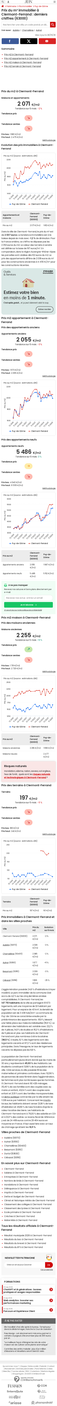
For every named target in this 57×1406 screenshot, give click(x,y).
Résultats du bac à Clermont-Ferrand (23, 1239)
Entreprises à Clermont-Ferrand (21, 1177)
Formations (12, 1281)
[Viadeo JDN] (42, 1397)
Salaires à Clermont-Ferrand (19, 1173)
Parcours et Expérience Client (19, 1310)
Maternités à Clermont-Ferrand (20, 1220)
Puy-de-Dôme (41, 6)
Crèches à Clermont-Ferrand (19, 1216)
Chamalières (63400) (15, 1146)
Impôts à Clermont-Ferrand (18, 1192)
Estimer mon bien (44, 309)
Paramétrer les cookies (43, 1369)
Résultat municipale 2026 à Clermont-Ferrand (27, 1235)
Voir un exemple (47, 1270)
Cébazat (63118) (12, 1157)
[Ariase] (14, 1402)
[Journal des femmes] (14, 1386)
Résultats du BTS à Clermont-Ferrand (23, 1247)
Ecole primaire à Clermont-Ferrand (22, 1212)
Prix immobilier (25, 6)
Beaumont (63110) (13, 1149)
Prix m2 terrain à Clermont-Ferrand (22, 66)
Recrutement (10, 1369)
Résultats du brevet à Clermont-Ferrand (25, 1243)
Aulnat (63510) (11, 1141)
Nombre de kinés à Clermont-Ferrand (23, 1181)
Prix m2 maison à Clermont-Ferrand (22, 62)
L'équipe (23, 1366)
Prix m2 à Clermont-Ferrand (18, 54)
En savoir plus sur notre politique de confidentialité (23, 610)
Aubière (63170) (12, 1138)
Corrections (35, 1371)
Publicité (43, 1366)
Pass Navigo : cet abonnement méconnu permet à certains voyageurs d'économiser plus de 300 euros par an (27, 1335)
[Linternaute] (14, 1391)
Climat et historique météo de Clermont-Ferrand (29, 1200)
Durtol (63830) (11, 1153)
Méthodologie (49, 140)
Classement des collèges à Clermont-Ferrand (28, 1204)
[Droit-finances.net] (42, 1391)
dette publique (11, 1097)
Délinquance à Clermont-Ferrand (21, 1188)
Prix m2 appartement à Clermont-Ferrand (26, 58)
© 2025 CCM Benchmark (35, 1374)
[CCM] (42, 1386)
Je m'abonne (26, 605)
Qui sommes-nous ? (11, 1366)
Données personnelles (24, 1369)
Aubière (16, 30)
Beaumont (7, 971)
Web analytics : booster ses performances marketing (18, 1300)
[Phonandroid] (42, 1402)
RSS (27, 1371)
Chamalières (28, 30)
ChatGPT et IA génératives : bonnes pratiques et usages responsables (22, 1289)
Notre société (33, 1366)
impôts (46, 1100)
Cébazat (7, 980)
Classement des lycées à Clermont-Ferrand (27, 1208)
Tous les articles (18, 1371)
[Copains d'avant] (14, 1397)
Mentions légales (47, 1371)
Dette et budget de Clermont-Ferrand (24, 1196)
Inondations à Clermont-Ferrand (21, 1184)
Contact (51, 1366)
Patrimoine (11, 6)
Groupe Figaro (18, 1374)
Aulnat (39, 30)
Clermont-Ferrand (14, 1169)
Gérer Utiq (6, 1371)
